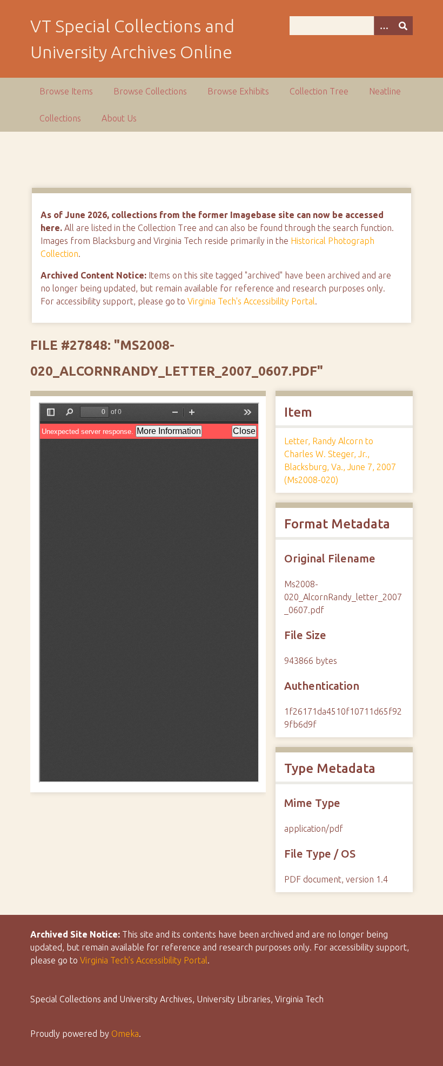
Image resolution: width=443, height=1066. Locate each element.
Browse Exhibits (238, 91)
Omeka (125, 1033)
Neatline (385, 91)
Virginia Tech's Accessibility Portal (251, 301)
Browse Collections (150, 91)
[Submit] (403, 25)
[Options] (383, 25)
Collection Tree (319, 91)
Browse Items (66, 91)
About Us (119, 118)
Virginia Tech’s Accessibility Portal (143, 960)
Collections (60, 118)
